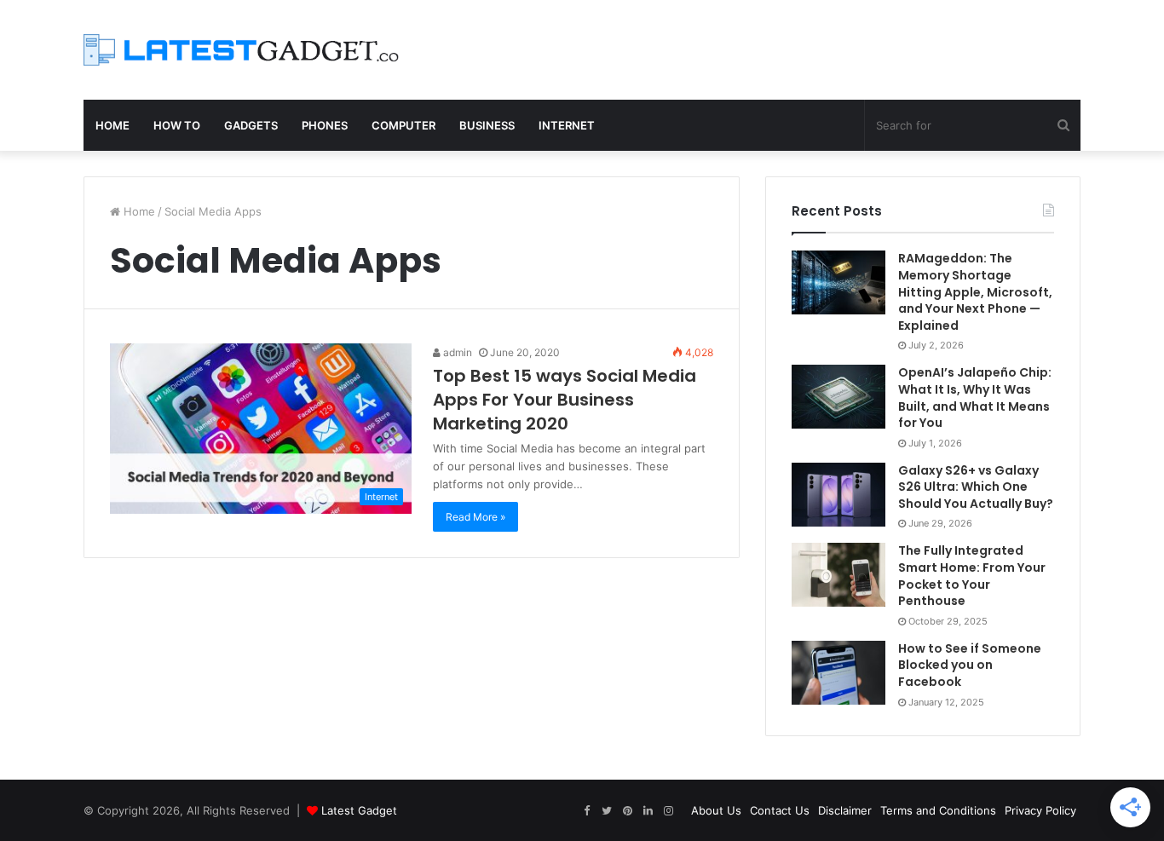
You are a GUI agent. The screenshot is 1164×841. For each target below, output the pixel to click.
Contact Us (780, 810)
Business (487, 125)
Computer (403, 125)
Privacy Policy (1040, 810)
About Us (716, 810)
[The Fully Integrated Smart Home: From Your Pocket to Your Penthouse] (838, 575)
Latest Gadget (359, 810)
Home (112, 125)
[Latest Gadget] (241, 50)
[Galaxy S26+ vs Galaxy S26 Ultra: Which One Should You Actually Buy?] (838, 495)
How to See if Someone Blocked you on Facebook (969, 665)
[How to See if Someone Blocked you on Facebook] (838, 673)
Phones (325, 125)
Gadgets (251, 125)
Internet (567, 125)
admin (456, 352)
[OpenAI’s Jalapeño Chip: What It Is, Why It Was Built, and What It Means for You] (838, 397)
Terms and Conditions (938, 810)
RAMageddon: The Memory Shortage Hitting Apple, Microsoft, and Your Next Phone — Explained (975, 291)
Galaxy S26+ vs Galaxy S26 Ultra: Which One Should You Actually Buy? (975, 487)
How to (176, 125)
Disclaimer (845, 810)
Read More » (475, 516)
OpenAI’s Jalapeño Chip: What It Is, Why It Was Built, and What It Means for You (975, 397)
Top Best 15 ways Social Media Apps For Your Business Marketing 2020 (564, 399)
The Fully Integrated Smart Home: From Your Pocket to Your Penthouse (972, 575)
